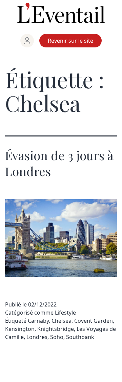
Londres (36, 337)
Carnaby (38, 320)
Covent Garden (93, 320)
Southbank (80, 337)
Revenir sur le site (70, 40)
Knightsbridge (55, 329)
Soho (56, 337)
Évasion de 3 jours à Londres (59, 163)
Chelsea (62, 320)
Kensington (20, 329)
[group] (27, 40)
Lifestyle (65, 312)
